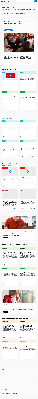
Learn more (5, 311)
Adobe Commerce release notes (11, 62)
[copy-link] (4, 88)
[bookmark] (3, 88)
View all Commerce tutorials (7, 118)
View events (5, 237)
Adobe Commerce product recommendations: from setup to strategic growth (17, 22)
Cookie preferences (25, 391)
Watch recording (8, 30)
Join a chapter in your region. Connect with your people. (26, 58)
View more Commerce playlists (7, 165)
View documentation (5, 245)
